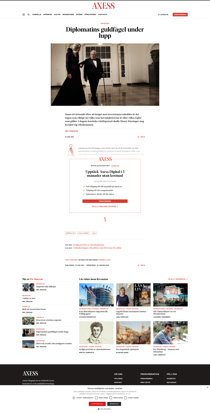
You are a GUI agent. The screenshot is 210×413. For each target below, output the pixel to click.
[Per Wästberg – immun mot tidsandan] (170, 338)
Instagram (171, 382)
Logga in (164, 14)
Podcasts (102, 14)
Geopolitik (70, 233)
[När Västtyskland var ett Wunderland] (170, 300)
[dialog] (105, 399)
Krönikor (47, 14)
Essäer (79, 14)
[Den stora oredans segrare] (48, 321)
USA (94, 233)
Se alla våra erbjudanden (104, 206)
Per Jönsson (71, 131)
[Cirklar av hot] (48, 298)
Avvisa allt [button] (114, 404)
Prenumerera (180, 14)
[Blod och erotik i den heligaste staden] (48, 343)
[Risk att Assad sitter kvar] (48, 309)
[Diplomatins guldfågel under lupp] (48, 332)
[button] (105, 409)
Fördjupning (90, 14)
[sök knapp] (29, 15)
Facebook (171, 378)
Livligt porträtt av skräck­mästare (88, 245)
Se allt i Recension (176, 279)
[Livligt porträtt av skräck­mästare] (96, 338)
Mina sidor (145, 382)
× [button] (207, 387)
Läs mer (128, 394)
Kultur (57, 14)
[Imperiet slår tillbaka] (48, 288)
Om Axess (118, 378)
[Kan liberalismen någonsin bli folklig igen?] (96, 300)
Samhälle (36, 14)
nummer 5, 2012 (104, 260)
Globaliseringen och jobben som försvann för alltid (97, 248)
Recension (105, 23)
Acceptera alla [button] (97, 404)
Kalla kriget (83, 233)
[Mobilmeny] (23, 14)
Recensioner (68, 14)
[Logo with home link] (55, 373)
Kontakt (118, 382)
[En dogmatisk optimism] (133, 338)
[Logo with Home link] (103, 5)
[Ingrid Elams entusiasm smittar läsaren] (133, 300)
